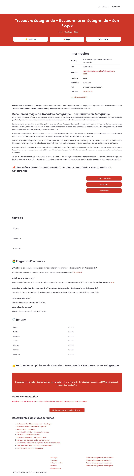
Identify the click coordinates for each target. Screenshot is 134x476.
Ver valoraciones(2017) (79, 97)
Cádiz (76, 32)
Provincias (116, 7)
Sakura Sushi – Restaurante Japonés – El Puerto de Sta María (38, 443)
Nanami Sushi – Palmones (26, 429)
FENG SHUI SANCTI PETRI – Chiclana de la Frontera (34, 445)
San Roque (68, 32)
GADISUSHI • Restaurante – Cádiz (28, 435)
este (112, 282)
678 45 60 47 (77, 272)
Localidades (103, 7)
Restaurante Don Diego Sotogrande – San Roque (34, 424)
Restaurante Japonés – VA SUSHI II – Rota (31, 437)
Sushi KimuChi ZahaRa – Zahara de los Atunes (33, 432)
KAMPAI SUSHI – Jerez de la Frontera (30, 448)
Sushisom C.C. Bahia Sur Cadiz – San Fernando (33, 440)
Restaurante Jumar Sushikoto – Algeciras (31, 427)
